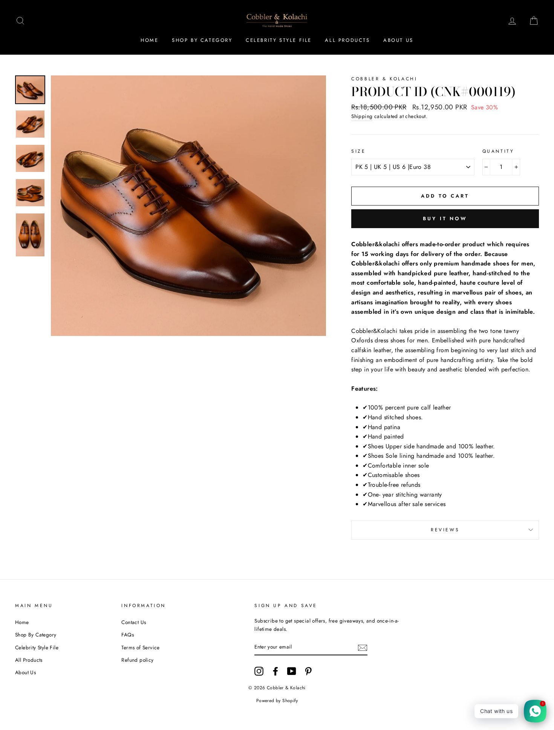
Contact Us (133, 622)
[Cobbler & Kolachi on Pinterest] (308, 671)
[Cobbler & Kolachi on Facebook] (275, 671)
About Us (398, 40)
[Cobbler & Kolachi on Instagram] (258, 671)
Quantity (498, 151)
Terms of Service (140, 647)
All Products (347, 40)
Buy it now (445, 218)
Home (149, 40)
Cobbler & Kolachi (384, 78)
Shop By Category (202, 40)
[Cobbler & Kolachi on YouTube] (291, 671)
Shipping (361, 116)
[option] (188, 205)
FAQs (127, 634)
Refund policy (137, 660)
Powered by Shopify (277, 700)
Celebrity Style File (279, 40)
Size (358, 151)
